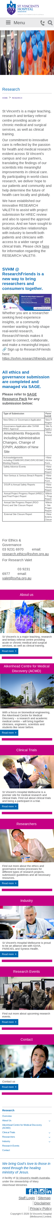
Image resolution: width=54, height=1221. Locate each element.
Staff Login (27, 1198)
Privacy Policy (41, 1208)
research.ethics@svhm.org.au (25, 554)
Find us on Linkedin (49, 1191)
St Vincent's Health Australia (33, 1177)
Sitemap (44, 1198)
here (45, 246)
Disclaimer (42, 1203)
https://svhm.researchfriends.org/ (27, 358)
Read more (8, 651)
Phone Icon (43, 23)
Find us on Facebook (29, 1191)
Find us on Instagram (42, 1191)
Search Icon (51, 23)
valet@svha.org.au (16, 578)
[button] (8, 22)
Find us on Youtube (36, 1191)
